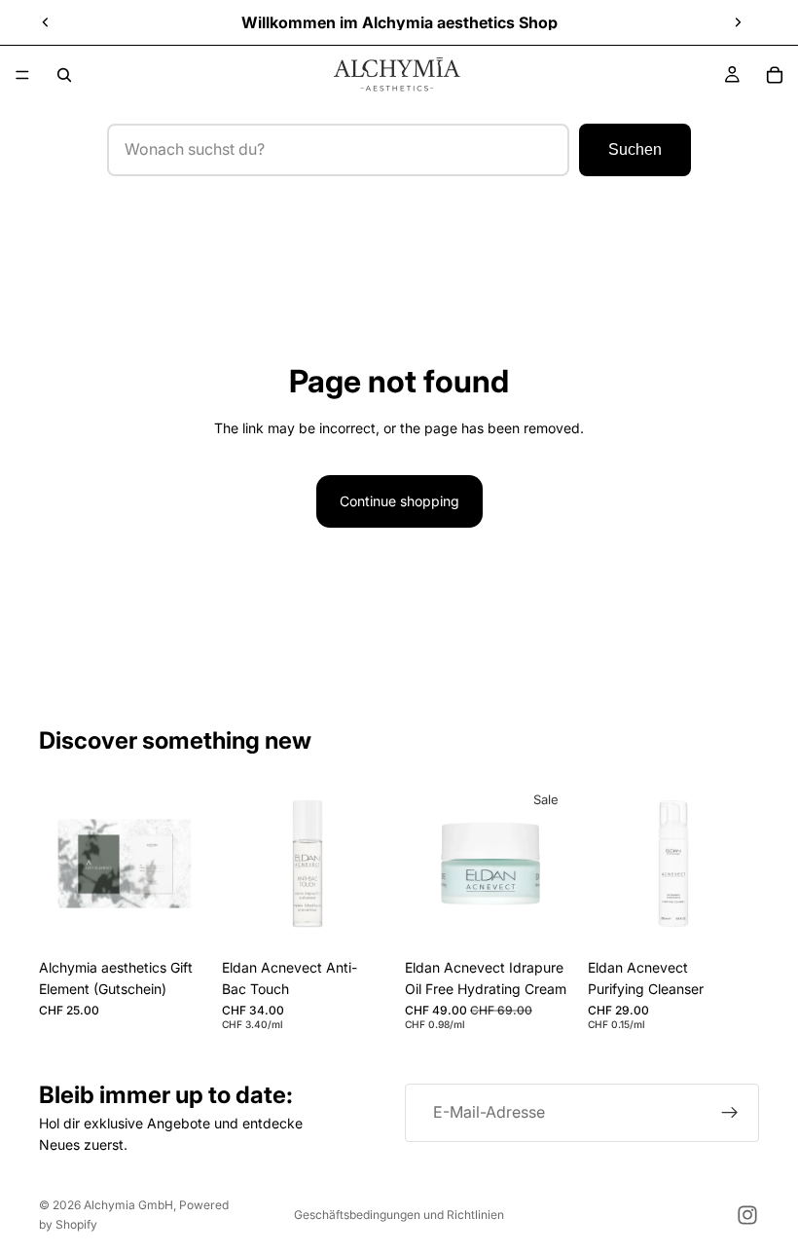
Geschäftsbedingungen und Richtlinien (399, 1214)
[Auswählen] (180, 919)
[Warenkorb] (774, 75)
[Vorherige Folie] (45, 22)
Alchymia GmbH (128, 1205)
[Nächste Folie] (737, 22)
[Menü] (22, 75)
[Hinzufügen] (363, 919)
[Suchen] (64, 75)
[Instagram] (747, 1215)
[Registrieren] (729, 1112)
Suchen (635, 149)
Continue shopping (399, 501)
